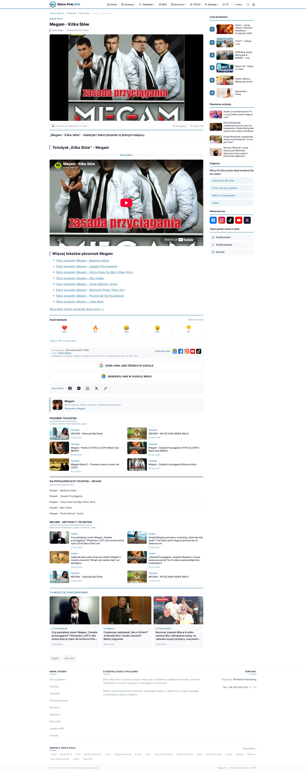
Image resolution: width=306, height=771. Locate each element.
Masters (251, 754)
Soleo (148, 754)
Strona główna (57, 13)
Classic (229, 754)
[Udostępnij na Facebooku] (69, 388)
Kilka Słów (69, 658)
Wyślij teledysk (224, 244)
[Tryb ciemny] (253, 4)
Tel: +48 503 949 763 (239, 687)
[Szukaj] (248, 4)
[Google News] (174, 351)
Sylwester (55, 714)
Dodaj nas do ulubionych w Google (71, 126)
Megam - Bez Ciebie (61, 507)
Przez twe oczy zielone (224, 188)
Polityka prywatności (239, 768)
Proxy (108, 754)
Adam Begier (58, 30)
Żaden (215, 202)
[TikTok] (198, 351)
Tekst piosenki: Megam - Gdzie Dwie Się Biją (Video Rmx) (94, 272)
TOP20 (196, 4)
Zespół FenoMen (185, 754)
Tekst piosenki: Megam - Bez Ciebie (80, 278)
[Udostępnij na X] (96, 388)
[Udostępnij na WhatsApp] (87, 388)
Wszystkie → (249, 748)
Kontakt (220, 252)
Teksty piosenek (59, 700)
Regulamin (222, 768)
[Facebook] (180, 351)
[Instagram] (186, 351)
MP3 (164, 4)
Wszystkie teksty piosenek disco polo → (77, 309)
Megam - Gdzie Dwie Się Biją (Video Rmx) (72, 501)
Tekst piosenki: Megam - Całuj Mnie (79, 301)
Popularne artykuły (220, 104)
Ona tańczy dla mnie (223, 180)
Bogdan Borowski (123, 754)
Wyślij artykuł (223, 237)
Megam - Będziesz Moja (63, 490)
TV (227, 4)
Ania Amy (88, 759)
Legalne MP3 (57, 728)
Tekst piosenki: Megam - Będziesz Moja (82, 260)
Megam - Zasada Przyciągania (66, 496)
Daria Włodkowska (163, 754)
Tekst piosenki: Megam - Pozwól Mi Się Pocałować (90, 295)
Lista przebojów (219, 16)
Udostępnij (181, 126)
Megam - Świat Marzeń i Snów (66, 513)
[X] (247, 220)
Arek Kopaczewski (60, 759)
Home (113, 4)
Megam (55, 658)
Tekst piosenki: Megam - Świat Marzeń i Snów (87, 284)
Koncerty (180, 4)
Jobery (76, 759)
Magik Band (66, 754)
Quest (53, 754)
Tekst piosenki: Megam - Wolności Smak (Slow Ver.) (90, 290)
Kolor (78, 754)
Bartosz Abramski (92, 754)
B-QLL (138, 754)
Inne (239, 4)
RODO (253, 768)
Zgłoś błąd (198, 126)
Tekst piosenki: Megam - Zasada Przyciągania (86, 266)
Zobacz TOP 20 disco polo (63, 340)
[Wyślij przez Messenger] (78, 388)
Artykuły (129, 4)
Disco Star (55, 721)
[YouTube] (192, 351)
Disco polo (84, 13)
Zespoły (213, 4)
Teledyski (148, 4)
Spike (199, 754)
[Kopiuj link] (105, 388)
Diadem (240, 754)
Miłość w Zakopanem (223, 195)
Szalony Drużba (214, 754)
